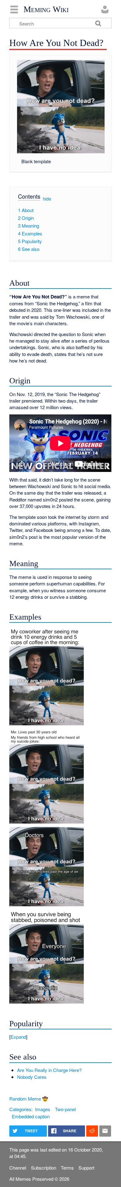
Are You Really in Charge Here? (49, 1070)
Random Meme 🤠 (28, 1098)
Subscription (43, 1167)
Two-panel (65, 1109)
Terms (67, 1167)
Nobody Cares (32, 1077)
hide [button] (47, 199)
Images (42, 1109)
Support (86, 1167)
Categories (20, 1109)
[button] (60, 1036)
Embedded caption (31, 1116)
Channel (17, 1167)
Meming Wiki (46, 9)
